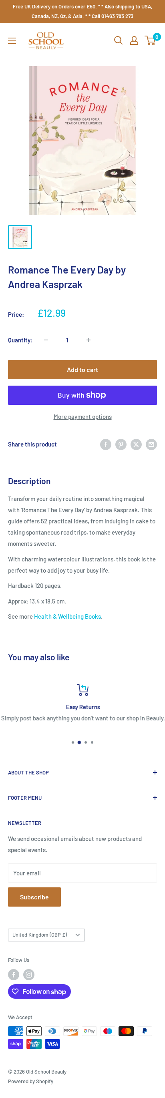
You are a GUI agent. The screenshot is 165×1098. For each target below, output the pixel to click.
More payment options (83, 416)
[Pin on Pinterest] (121, 444)
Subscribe (34, 897)
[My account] (134, 40)
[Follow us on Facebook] (13, 974)
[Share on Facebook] (105, 444)
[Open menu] (12, 41)
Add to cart (82, 369)
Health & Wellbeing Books (67, 616)
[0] (150, 40)
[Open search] (118, 40)
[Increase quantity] (88, 340)
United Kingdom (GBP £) (39, 934)
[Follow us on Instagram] (28, 974)
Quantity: (20, 340)
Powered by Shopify (30, 1081)
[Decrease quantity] (46, 340)
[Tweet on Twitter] (136, 444)
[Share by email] (151, 444)
